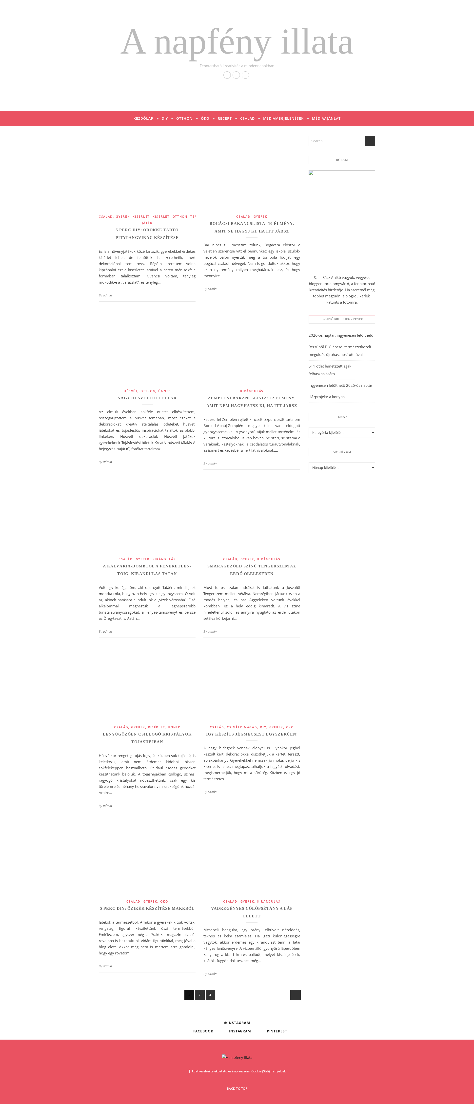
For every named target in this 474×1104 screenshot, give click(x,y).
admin (107, 295)
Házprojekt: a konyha (327, 396)
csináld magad (242, 727)
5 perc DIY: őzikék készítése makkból (147, 908)
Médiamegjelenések (283, 118)
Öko (205, 118)
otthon (180, 216)
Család (247, 118)
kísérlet (141, 216)
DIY (165, 118)
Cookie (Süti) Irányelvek (268, 1071)
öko (290, 727)
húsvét (131, 391)
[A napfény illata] (237, 1057)
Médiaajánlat (326, 118)
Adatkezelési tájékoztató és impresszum (221, 1071)
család (106, 216)
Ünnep (164, 391)
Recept (225, 118)
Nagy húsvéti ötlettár (147, 398)
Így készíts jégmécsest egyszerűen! (252, 734)
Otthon (184, 118)
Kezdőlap (143, 118)
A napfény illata (237, 41)
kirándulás (251, 391)
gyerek (123, 216)
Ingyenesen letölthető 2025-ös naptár (340, 385)
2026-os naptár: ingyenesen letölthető (341, 335)
